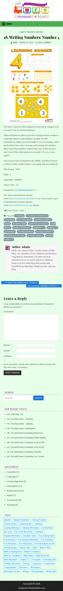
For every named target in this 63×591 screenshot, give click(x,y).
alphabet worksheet (21, 519)
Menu (9, 24)
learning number (43, 220)
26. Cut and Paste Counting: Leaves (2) (25, 442)
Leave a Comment (44, 42)
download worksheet (12, 535)
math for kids (19, 224)
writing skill (51, 571)
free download (24, 220)
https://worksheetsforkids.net (23, 198)
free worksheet (10, 543)
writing (25, 571)
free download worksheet (28, 539)
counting (19, 216)
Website (8, 356)
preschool (10, 231)
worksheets (35, 567)
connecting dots (25, 523)
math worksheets (21, 227)
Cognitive (12, 472)
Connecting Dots (15, 481)
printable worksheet (12, 563)
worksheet (23, 567)
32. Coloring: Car (15, 414)
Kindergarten (13, 491)
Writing (39, 32)
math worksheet (43, 555)
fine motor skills (29, 535)
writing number (35, 235)
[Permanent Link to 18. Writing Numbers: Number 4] (31, 84)
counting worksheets (37, 216)
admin (15, 42)
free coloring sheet (46, 535)
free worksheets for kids (45, 543)
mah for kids (25, 547)
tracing (26, 563)
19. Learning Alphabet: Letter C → (44, 286)
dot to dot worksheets (24, 531)
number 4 (52, 227)
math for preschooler (12, 555)
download (9, 220)
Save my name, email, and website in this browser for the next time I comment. (30, 366)
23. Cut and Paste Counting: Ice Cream (25, 456)
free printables (47, 539)
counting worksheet (12, 527)
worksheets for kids (15, 235)
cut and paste (47, 527)
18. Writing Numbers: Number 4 (31, 37)
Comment (9, 311)
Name (7, 345)
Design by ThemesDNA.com (31, 588)
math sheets (28, 555)
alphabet (7, 519)
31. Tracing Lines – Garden (20, 419)
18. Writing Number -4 (25, 190)
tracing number (25, 231)
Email (7, 351)
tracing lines (49, 563)
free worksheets (25, 543)
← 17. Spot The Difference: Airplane (20, 282)
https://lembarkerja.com (20, 205)
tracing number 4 (44, 231)
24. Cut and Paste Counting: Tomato (24, 452)
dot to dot (8, 531)
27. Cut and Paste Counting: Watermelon (26, 438)
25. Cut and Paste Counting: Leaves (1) (25, 447)
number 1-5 (39, 227)
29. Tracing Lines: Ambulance (21, 428)
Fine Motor (12, 486)
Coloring (11, 477)
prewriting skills (49, 559)
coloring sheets (10, 523)
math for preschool (38, 224)
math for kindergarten (12, 551)
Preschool (30, 32)
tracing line (36, 563)
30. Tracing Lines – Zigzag (20, 424)
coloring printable (39, 519)
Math (23, 32)
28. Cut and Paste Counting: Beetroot (25, 433)
